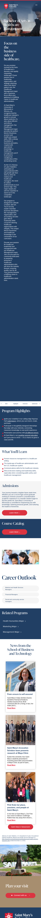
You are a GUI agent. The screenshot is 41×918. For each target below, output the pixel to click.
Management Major (11, 632)
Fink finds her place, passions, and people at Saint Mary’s (18, 807)
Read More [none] (11, 708)
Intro (6, 404)
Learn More (14, 513)
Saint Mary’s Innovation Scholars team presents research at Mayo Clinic (18, 750)
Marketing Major (10, 626)
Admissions (35, 404)
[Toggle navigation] (36, 5)
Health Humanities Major (13, 621)
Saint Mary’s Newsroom (20, 827)
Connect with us (20, 895)
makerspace (11, 421)
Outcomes (25, 404)
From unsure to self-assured (20, 694)
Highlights (15, 404)
